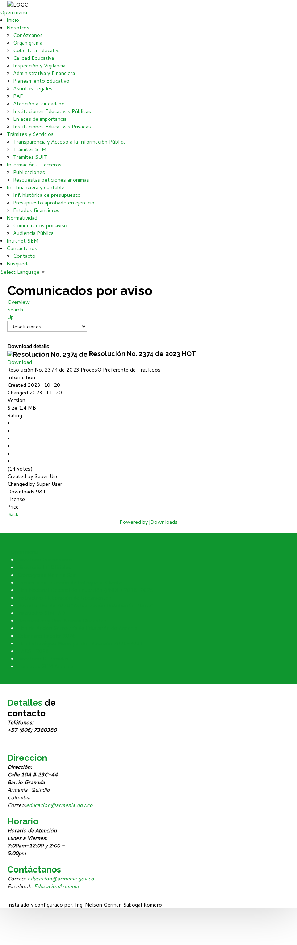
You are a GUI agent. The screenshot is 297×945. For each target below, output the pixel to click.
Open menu (13, 12)
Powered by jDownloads (148, 522)
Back (12, 514)
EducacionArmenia (56, 886)
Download (19, 362)
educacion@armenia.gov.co (59, 805)
